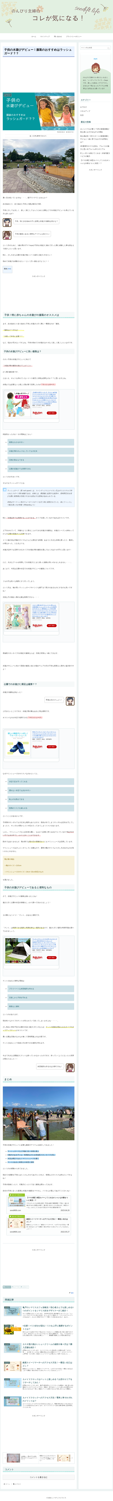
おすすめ (16, 1287)
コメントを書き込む (39, 1477)
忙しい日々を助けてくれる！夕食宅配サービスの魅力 (95, 154)
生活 (82, 115)
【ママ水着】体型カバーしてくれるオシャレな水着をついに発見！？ (95, 161)
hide (9, 269)
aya (95, 59)
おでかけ (7, 1287)
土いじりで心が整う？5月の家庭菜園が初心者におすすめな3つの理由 (94, 130)
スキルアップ (85, 111)
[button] (108, 48)
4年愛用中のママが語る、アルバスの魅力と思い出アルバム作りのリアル (94, 147)
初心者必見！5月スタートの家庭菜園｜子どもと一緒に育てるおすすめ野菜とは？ (94, 139)
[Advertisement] (38, 74)
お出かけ (25, 1287)
